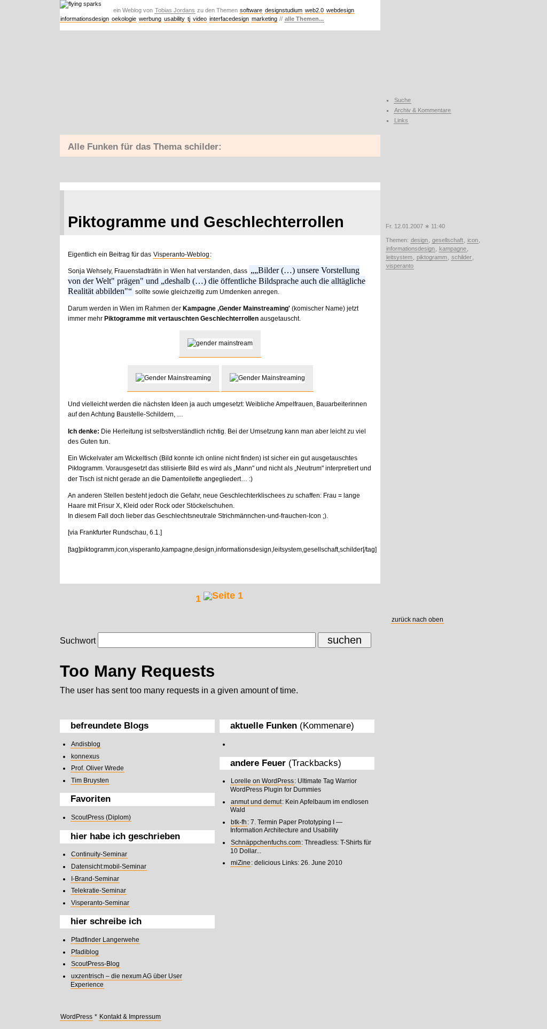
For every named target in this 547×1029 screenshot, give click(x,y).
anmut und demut (256, 802)
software (251, 10)
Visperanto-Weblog (181, 254)
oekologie (124, 19)
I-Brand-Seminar (95, 879)
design (419, 240)
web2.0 (314, 10)
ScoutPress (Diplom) (101, 817)
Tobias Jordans (175, 10)
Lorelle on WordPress (262, 781)
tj (188, 19)
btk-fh (239, 822)
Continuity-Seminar (99, 854)
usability (174, 19)
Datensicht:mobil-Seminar (108, 866)
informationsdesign (84, 19)
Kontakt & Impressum (130, 1016)
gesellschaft (447, 240)
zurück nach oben (417, 619)
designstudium (283, 10)
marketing (264, 19)
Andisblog (85, 744)
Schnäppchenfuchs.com (266, 842)
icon (472, 240)
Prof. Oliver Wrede (97, 768)
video (200, 19)
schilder (461, 257)
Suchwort (78, 640)
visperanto (399, 265)
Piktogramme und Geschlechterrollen (206, 221)
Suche (402, 100)
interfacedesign (229, 19)
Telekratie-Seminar (98, 890)
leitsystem (399, 257)
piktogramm (432, 257)
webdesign (340, 10)
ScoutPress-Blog (95, 964)
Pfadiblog (85, 952)
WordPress (76, 1016)
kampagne (452, 248)
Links (401, 120)
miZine (241, 862)
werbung (150, 19)
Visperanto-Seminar (100, 903)
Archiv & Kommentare (422, 110)
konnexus (85, 756)
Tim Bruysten (90, 780)
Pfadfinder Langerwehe (105, 939)
